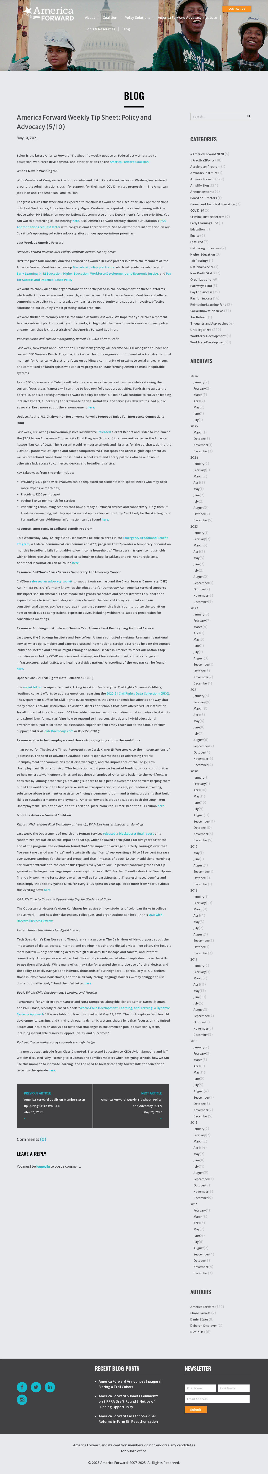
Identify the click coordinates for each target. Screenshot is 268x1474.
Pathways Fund (201, 286)
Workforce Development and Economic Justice (124, 273)
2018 (193, 890)
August (198, 508)
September (201, 583)
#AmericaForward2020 (207, 154)
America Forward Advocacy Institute (187, 17)
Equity (195, 236)
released (104, 432)
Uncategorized (200, 330)
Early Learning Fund (204, 223)
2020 (194, 771)
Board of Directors (203, 198)
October (199, 439)
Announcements (202, 192)
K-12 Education (50, 273)
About (90, 17)
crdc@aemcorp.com (58, 731)
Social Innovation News (206, 311)
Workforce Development (208, 336)
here (75, 221)
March (197, 395)
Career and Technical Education (212, 204)
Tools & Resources (100, 29)
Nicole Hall (197, 1332)
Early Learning (27, 273)
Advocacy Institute (204, 173)
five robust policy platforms (93, 267)
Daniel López (199, 1319)
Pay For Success (201, 292)
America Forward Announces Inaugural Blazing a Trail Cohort (130, 1384)
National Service (202, 267)
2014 (194, 1204)
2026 (194, 376)
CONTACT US (236, 8)
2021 (193, 690)
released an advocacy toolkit (51, 581)
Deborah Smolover (203, 1326)
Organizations (200, 279)
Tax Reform (198, 317)
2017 (193, 959)
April (196, 401)
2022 (194, 608)
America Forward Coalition (129, 162)
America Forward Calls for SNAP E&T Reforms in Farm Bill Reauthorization (128, 1419)
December (200, 451)
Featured (196, 242)
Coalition (110, 17)
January (198, 382)
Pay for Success (201, 298)
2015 (193, 1123)
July (196, 420)
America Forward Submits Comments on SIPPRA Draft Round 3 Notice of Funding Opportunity (128, 1401)
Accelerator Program (205, 167)
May (196, 407)
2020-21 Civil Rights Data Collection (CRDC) (138, 693)
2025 (194, 426)
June (196, 414)
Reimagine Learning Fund (208, 305)
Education (197, 229)
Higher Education (76, 273)
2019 (193, 846)
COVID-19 (197, 210)
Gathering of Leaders (205, 248)
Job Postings (199, 261)
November (200, 445)
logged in (43, 1166)
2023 (194, 526)
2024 (194, 457)
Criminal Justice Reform (207, 217)
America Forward (202, 179)
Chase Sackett (200, 1313)
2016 (193, 1041)
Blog (126, 29)
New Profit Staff (202, 273)
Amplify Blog (199, 185)
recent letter (32, 687)
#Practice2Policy (202, 160)
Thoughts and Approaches (209, 323)
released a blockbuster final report (128, 834)
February (199, 388)
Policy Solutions (137, 17)
